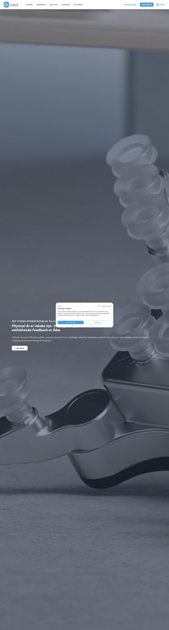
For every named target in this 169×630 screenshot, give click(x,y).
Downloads (66, 5)
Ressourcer (54, 5)
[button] (60, 306)
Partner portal (130, 5)
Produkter (29, 5)
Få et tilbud (147, 5)
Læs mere (20, 348)
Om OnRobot (78, 5)
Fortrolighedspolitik (105, 306)
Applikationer (41, 5)
